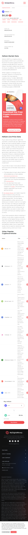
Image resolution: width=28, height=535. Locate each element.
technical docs (10, 181)
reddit (9, 21)
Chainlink (7, 317)
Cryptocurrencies (6, 7)
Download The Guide (14, 130)
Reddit (13, 186)
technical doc (14, 21)
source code (20, 21)
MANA (13, 381)
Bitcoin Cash (8, 301)
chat (20, 19)
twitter (8, 19)
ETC (15, 360)
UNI (10, 334)
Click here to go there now (11, 176)
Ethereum (7, 266)
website (4, 19)
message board (15, 19)
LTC (10, 284)
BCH (13, 301)
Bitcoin (6, 248)
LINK (11, 317)
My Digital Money (9, 193)
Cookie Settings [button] (5, 532)
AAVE (9, 392)
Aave (6, 392)
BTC (10, 248)
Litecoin (7, 284)
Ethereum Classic (9, 360)
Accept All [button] (13, 532)
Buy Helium (14, 422)
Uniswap (7, 334)
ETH (11, 266)
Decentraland (8, 381)
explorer (4, 21)
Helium (13, 7)
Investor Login (5, 470)
